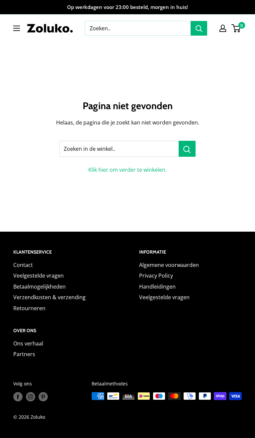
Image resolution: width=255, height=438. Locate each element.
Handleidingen (157, 286)
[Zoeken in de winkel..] (187, 149)
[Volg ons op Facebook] (18, 396)
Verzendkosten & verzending (49, 297)
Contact (23, 265)
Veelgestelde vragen (38, 275)
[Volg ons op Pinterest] (43, 396)
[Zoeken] (199, 28)
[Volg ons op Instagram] (30, 396)
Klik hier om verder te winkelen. (127, 169)
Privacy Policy (156, 275)
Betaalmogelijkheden (39, 286)
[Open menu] (16, 28)
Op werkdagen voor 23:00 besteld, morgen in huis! (127, 7)
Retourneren (29, 308)
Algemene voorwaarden (169, 265)
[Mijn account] (222, 28)
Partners (24, 354)
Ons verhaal (28, 343)
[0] (236, 28)
